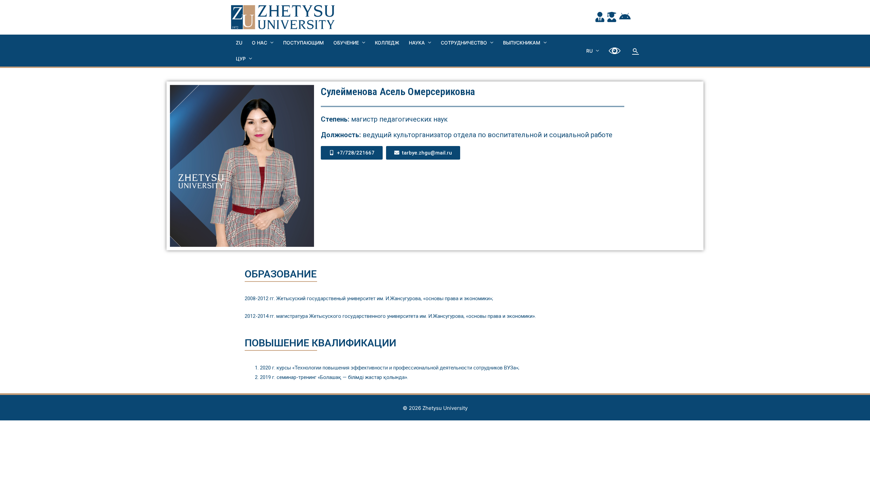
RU (589, 51)
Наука (417, 43)
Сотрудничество (464, 43)
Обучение (346, 43)
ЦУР (241, 58)
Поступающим (303, 43)
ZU (239, 43)
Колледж (387, 43)
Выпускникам (521, 43)
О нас (259, 43)
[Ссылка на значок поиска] (635, 50)
